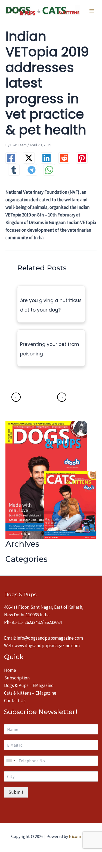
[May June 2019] (71, 397)
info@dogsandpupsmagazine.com (50, 638)
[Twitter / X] (29, 158)
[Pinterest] (82, 158)
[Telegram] (31, 170)
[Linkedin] (46, 158)
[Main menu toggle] (92, 11)
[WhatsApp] (49, 170)
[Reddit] (64, 158)
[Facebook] (11, 158)
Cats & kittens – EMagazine (30, 693)
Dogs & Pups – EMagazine (29, 685)
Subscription (17, 678)
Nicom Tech (80, 836)
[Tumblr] (14, 170)
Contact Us (15, 701)
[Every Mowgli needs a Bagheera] (30, 397)
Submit (15, 792)
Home (10, 670)
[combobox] (10, 761)
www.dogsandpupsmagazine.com (47, 646)
